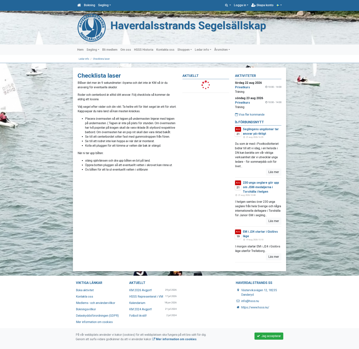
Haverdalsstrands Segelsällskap (188, 25)
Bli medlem (109, 49)
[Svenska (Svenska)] (279, 5)
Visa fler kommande (251, 114)
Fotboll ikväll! (138, 315)
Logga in (240, 5)
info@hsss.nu (250, 301)
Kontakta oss (165, 49)
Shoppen (183, 49)
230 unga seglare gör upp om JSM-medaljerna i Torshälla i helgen (261, 187)
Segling (103, 5)
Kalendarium (137, 303)
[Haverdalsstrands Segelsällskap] (92, 27)
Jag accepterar (270, 336)
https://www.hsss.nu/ (255, 307)
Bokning (89, 5)
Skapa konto (265, 5)
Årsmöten (221, 49)
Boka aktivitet (85, 290)
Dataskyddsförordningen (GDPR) (97, 315)
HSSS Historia (143, 49)
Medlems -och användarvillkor (95, 303)
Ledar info (202, 49)
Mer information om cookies (94, 322)
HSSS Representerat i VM (146, 296)
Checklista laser (101, 59)
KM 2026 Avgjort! (140, 290)
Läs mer (273, 172)
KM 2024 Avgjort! (140, 309)
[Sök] (228, 5)
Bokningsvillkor (86, 309)
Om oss (125, 49)
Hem (80, 49)
